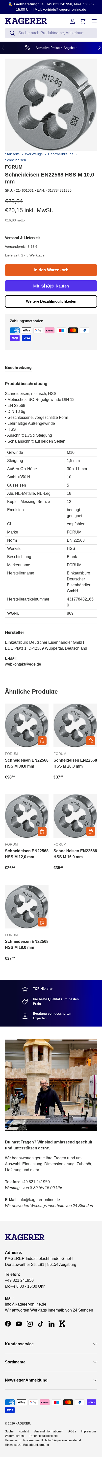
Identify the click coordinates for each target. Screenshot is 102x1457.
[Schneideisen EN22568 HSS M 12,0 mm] (27, 816)
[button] (83, 21)
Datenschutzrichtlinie (43, 1436)
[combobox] (51, 33)
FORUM (14, 167)
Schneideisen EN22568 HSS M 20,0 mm (75, 763)
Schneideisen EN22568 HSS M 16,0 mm (75, 854)
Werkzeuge (34, 154)
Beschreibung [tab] (18, 367)
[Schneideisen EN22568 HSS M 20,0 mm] (75, 725)
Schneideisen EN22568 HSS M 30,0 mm (27, 763)
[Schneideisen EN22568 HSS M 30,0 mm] (27, 725)
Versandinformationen (48, 1431)
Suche (9, 1431)
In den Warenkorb (51, 270)
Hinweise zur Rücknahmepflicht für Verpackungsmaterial (43, 1440)
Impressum (88, 1431)
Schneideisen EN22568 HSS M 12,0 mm (27, 854)
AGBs (72, 1431)
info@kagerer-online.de (25, 1304)
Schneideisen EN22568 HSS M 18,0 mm (27, 944)
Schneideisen (15, 160)
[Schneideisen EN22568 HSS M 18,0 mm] (27, 906)
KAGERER (23, 1423)
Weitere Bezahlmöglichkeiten (51, 301)
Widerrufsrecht (15, 1436)
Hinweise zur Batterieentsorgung (27, 1445)
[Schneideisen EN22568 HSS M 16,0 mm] (75, 816)
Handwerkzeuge (61, 154)
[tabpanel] (51, 522)
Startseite (12, 154)
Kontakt (24, 1431)
